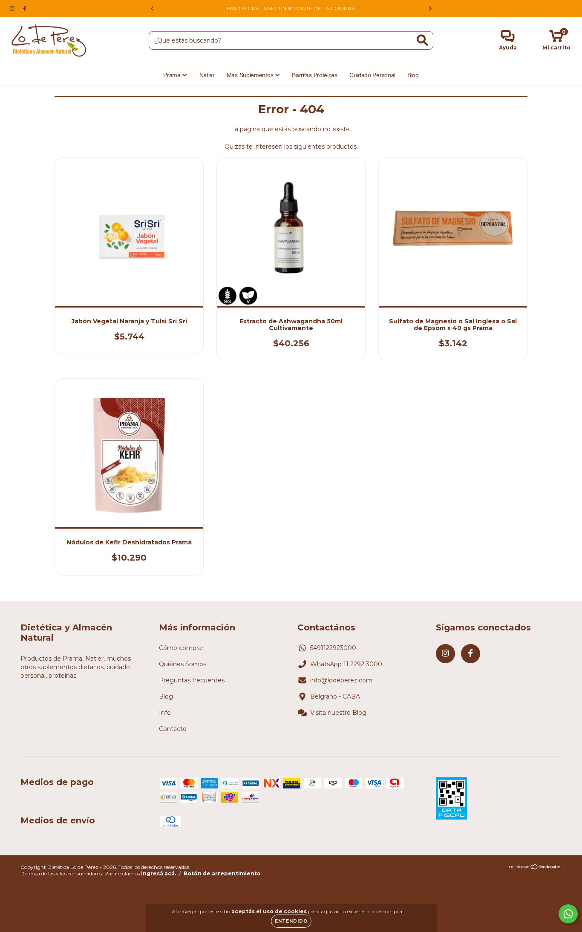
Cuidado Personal (372, 75)
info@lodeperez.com (341, 680)
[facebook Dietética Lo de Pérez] (24, 8)
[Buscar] (422, 40)
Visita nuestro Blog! (339, 712)
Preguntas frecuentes (192, 680)
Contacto (173, 729)
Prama (172, 75)
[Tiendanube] (535, 868)
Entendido (291, 921)
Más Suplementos (251, 75)
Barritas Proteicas (314, 75)
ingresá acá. (158, 873)
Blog (413, 75)
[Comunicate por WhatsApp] (568, 913)
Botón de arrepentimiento (222, 873)
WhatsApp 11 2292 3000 (346, 664)
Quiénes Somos (182, 664)
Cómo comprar (181, 648)
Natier (207, 75)
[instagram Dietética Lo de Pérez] (12, 8)
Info (165, 712)
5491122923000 (333, 648)
